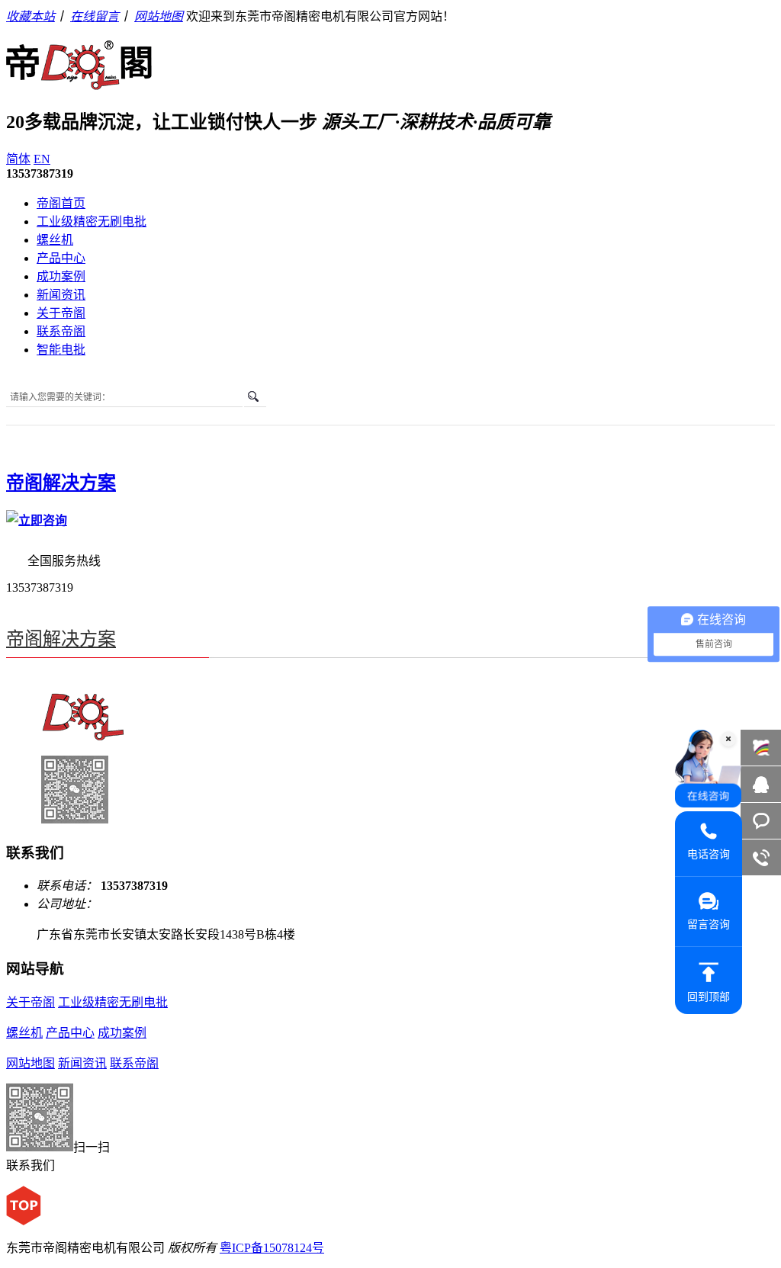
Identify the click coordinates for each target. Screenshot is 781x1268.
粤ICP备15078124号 (272, 1247)
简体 (18, 158)
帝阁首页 (61, 203)
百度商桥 (761, 748)
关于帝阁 (61, 313)
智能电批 (61, 349)
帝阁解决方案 (61, 483)
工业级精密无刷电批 (91, 221)
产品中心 (61, 258)
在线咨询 (761, 784)
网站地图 (158, 16)
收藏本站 (30, 16)
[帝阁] (79, 81)
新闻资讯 (61, 294)
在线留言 (94, 16)
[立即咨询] (36, 520)
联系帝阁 (61, 331)
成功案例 (61, 276)
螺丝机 (55, 239)
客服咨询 (761, 821)
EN (42, 158)
